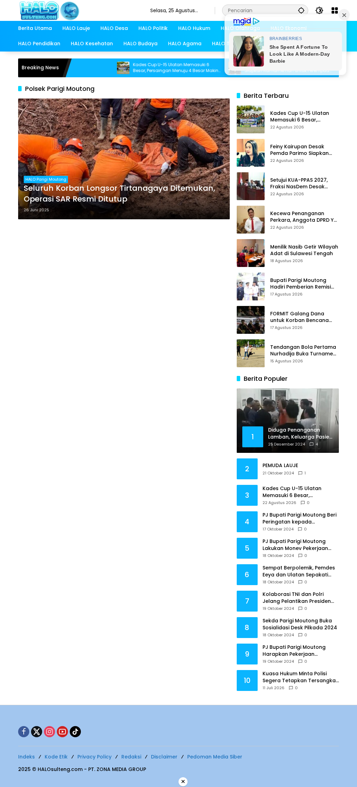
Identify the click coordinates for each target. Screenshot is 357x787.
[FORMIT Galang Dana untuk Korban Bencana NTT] (251, 320)
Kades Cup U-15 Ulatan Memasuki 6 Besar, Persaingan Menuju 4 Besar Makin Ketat (153, 68)
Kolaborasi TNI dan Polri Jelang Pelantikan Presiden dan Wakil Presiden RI (297, 598)
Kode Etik (56, 756)
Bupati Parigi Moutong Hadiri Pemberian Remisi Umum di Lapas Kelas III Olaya (300, 284)
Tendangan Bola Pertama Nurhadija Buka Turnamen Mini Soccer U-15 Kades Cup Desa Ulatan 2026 (303, 350)
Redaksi (131, 756)
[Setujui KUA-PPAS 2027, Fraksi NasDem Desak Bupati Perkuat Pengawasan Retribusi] (251, 186)
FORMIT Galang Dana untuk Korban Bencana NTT (299, 317)
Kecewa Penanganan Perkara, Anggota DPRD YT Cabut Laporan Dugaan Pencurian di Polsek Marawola (303, 217)
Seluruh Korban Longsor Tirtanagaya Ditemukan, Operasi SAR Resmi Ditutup (119, 193)
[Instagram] (49, 731)
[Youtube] (62, 731)
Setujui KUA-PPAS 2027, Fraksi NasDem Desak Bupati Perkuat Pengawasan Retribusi (299, 183)
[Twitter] (36, 731)
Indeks (26, 756)
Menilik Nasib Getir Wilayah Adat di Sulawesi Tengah (304, 250)
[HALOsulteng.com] (77, 10)
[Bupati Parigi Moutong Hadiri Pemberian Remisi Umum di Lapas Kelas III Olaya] (251, 286)
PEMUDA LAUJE (280, 465)
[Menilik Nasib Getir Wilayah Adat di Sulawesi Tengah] (251, 253)
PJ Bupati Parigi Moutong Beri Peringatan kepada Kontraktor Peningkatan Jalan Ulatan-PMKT (299, 518)
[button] (301, 10)
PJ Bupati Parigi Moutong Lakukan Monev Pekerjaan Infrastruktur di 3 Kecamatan (300, 545)
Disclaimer (164, 756)
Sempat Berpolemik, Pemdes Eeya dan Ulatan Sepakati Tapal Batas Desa (299, 571)
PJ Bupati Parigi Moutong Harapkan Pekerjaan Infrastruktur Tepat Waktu (296, 651)
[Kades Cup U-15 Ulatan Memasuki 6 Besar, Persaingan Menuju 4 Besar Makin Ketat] (100, 68)
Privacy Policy (94, 756)
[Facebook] (23, 731)
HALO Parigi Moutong (45, 179)
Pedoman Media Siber (214, 756)
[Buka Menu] (335, 10)
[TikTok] (75, 731)
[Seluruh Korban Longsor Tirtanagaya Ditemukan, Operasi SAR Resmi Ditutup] (124, 159)
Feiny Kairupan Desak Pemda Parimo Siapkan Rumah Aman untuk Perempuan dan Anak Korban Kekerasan (299, 150)
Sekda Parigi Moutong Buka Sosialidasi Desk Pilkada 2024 (300, 624)
